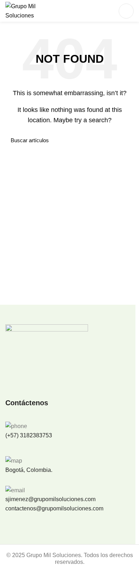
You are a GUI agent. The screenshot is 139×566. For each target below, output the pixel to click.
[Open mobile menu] (126, 11)
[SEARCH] (124, 140)
